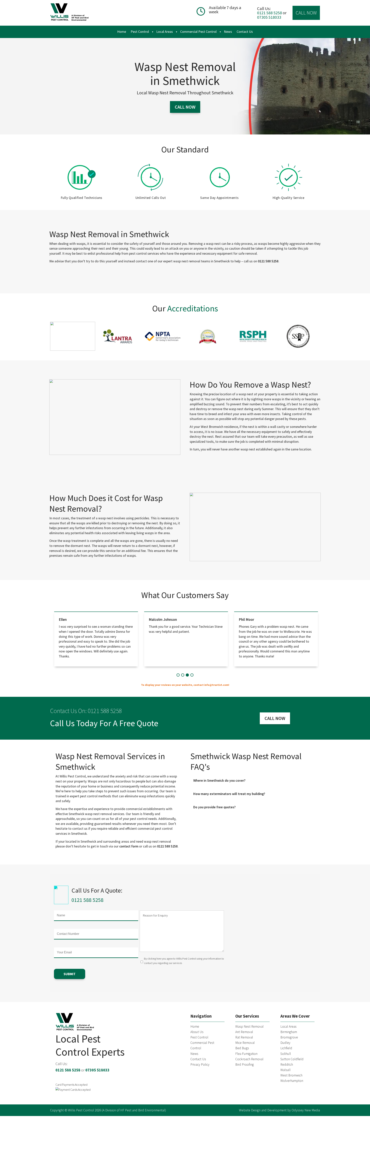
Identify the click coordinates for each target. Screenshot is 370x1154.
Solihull (285, 1053)
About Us (197, 1032)
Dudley (285, 1043)
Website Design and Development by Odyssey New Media (279, 1110)
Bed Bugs (242, 1048)
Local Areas (164, 31)
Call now (185, 107)
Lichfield (286, 1048)
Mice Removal (245, 1043)
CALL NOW (306, 13)
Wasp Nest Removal (249, 1026)
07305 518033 (269, 17)
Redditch (286, 1064)
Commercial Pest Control (198, 31)
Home (121, 31)
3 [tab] (187, 674)
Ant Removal (244, 1032)
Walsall (285, 1070)
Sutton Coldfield (292, 1059)
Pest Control (140, 31)
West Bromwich (291, 1075)
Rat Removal (244, 1037)
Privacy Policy (199, 1064)
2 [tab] (182, 674)
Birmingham (288, 1032)
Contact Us (245, 31)
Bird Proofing (244, 1064)
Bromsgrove (289, 1037)
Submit (70, 974)
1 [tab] (178, 674)
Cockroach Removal (249, 1059)
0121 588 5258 (270, 12)
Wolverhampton (291, 1081)
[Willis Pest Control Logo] (69, 13)
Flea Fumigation (246, 1053)
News (228, 31)
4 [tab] (191, 674)
